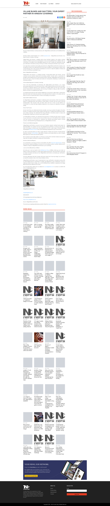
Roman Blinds (35, 133)
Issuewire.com (47, 55)
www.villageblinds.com (48, 166)
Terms (51, 488)
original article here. (52, 204)
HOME (37, 3)
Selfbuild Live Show (45, 150)
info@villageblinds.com (28, 192)
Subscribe (77, 494)
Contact (52, 494)
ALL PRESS (51, 3)
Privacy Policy (53, 490)
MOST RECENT (43, 3)
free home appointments (56, 142)
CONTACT (57, 3)
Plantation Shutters (33, 129)
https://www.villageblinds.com (29, 199)
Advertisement (53, 492)
